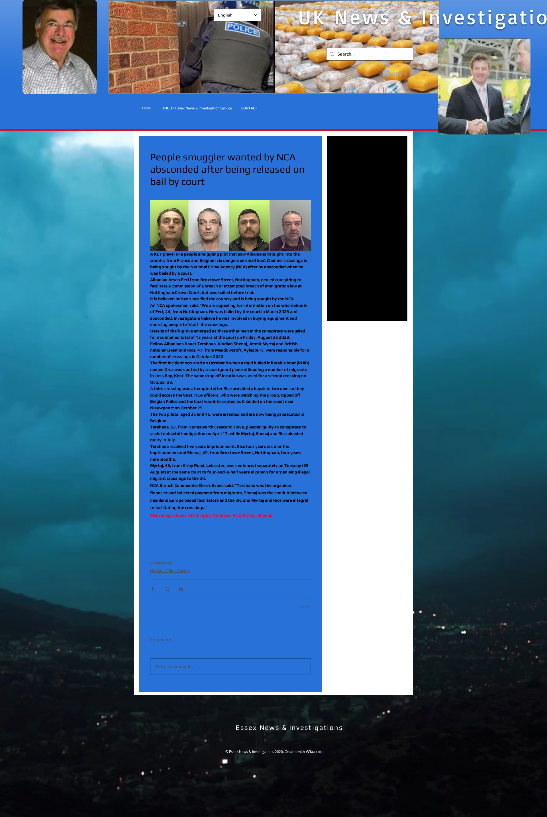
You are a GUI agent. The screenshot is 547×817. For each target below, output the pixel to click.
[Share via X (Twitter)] (167, 589)
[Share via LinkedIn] (180, 589)
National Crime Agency (170, 570)
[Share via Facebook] (153, 589)
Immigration (161, 563)
